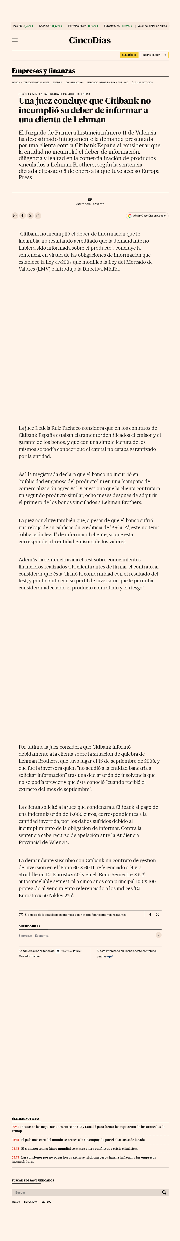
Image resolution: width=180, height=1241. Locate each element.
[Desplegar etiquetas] (159, 935)
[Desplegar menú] (15, 40)
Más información (30, 956)
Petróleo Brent (77, 26)
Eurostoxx (30, 1202)
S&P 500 (44, 26)
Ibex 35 (17, 26)
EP (90, 200)
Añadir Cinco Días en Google (149, 215)
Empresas (25, 935)
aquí (109, 956)
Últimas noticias (142, 82)
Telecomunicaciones (36, 82)
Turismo (123, 82)
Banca (16, 82)
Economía (42, 935)
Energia (57, 82)
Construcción (74, 82)
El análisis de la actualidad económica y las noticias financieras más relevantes (75, 914)
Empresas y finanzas (43, 71)
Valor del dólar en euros (152, 26)
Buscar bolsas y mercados (33, 1180)
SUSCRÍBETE (129, 54)
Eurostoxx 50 (112, 26)
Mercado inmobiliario (101, 82)
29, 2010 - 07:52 (90, 204)
